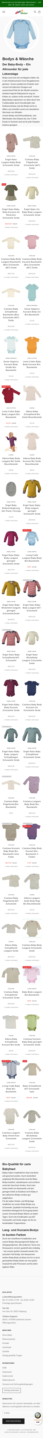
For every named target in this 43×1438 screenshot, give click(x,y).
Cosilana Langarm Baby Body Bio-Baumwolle (32, 804)
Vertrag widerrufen (11, 1390)
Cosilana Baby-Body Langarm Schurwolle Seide (32, 948)
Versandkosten (32, 1432)
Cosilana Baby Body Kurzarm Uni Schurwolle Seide (32, 707)
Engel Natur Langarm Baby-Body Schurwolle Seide (11, 162)
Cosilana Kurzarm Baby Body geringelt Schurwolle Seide (32, 1042)
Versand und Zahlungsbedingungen (17, 1384)
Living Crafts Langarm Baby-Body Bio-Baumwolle (32, 558)
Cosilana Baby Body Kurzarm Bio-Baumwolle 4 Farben (32, 852)
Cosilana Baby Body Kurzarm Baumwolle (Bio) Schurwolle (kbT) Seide (32, 263)
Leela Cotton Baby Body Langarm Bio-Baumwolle (11, 414)
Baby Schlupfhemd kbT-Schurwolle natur (32, 1089)
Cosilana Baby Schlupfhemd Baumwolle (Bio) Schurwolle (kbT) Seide (11, 314)
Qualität (5, 1351)
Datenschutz (7, 1376)
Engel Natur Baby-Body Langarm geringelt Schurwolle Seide (11, 559)
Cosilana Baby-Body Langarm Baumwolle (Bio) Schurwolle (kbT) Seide (11, 263)
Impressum (7, 1372)
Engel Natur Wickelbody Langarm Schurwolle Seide (32, 659)
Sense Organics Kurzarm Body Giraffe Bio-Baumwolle (11, 366)
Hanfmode (6, 1347)
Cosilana (32, 156)
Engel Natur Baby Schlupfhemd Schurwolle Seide (32, 754)
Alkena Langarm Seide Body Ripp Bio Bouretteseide (32, 901)
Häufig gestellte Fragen (12, 1355)
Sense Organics (32, 305)
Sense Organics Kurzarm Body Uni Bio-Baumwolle (32, 312)
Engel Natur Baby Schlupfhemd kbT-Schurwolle (11, 657)
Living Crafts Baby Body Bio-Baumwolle (11, 1089)
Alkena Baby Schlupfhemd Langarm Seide (11, 948)
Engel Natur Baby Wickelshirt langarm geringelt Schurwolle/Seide (11, 609)
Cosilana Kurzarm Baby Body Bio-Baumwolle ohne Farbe (11, 852)
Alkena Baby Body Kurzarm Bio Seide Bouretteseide (32, 461)
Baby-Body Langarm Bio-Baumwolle (32, 993)
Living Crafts (32, 551)
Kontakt (5, 1343)
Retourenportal (8, 1339)
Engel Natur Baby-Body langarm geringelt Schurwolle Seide (32, 509)
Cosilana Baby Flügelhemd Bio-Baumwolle (11, 804)
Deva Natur (7, 1335)
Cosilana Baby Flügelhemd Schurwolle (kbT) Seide (32, 164)
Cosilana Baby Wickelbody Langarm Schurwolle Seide (32, 1137)
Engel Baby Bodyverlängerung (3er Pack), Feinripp (11, 508)
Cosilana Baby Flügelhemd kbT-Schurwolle (11, 901)
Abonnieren (13, 1421)
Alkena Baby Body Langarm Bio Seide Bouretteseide (11, 461)
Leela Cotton (32, 358)
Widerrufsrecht (8, 1380)
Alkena (32, 408)
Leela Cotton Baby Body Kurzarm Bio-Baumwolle (32, 364)
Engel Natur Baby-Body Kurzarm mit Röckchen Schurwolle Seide (11, 213)
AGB (4, 1368)
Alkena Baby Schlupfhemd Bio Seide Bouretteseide (32, 414)
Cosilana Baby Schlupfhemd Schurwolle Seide (11, 995)
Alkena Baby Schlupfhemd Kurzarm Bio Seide (11, 1042)
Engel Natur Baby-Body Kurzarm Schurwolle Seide (11, 707)
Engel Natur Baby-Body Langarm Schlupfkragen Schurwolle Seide (11, 756)
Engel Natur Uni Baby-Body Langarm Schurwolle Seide (32, 212)
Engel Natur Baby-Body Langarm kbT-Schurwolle (32, 608)
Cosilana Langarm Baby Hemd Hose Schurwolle (11, 1136)
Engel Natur (11, 156)
